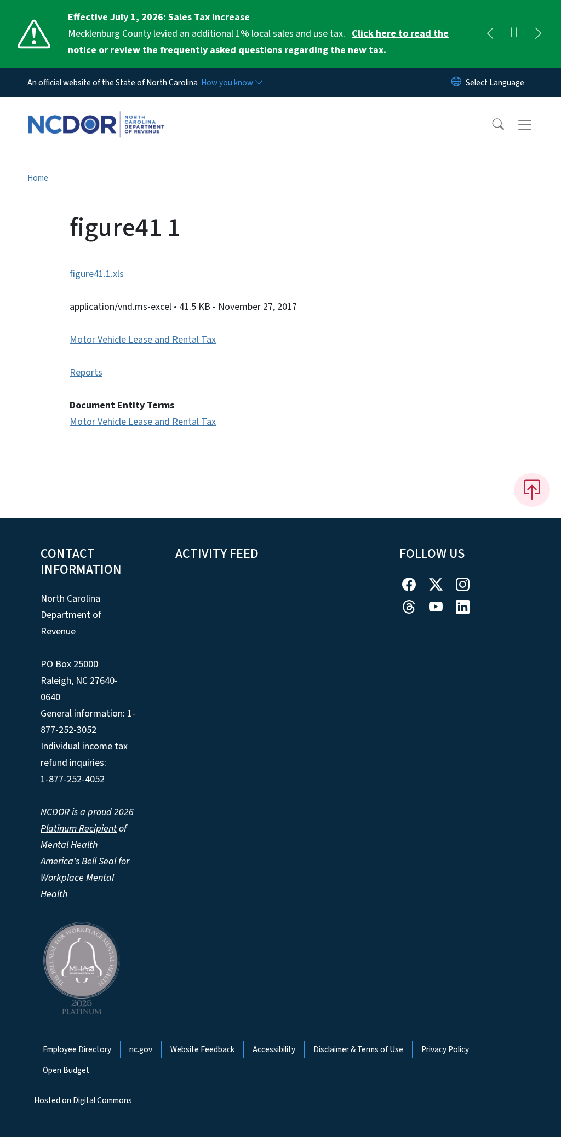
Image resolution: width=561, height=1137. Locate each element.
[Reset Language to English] (456, 82)
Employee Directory (77, 1049)
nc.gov (140, 1049)
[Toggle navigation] (535, 125)
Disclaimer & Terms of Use (358, 1049)
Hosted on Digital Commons (83, 1100)
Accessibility (274, 1049)
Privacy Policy (445, 1049)
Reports (86, 372)
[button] (491, 125)
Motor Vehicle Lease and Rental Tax (143, 340)
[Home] (95, 112)
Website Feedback (202, 1049)
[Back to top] (532, 490)
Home (37, 178)
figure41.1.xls (97, 274)
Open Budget (66, 1070)
